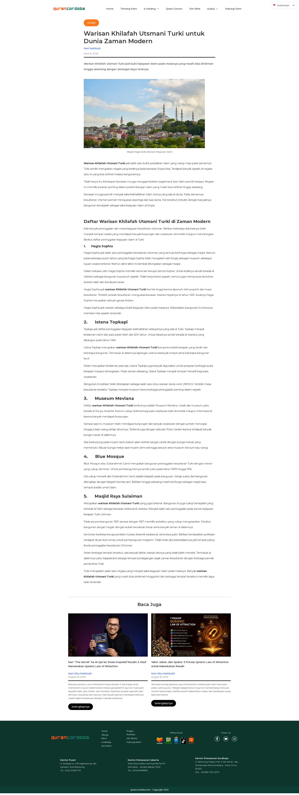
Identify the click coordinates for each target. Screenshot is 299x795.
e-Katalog (106, 742)
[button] (151, 8)
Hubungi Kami (233, 8)
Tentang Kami (128, 8)
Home (110, 8)
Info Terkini (131, 738)
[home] (69, 9)
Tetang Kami (104, 736)
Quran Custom (174, 8)
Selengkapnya (80, 706)
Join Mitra (194, 8)
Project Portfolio (130, 733)
